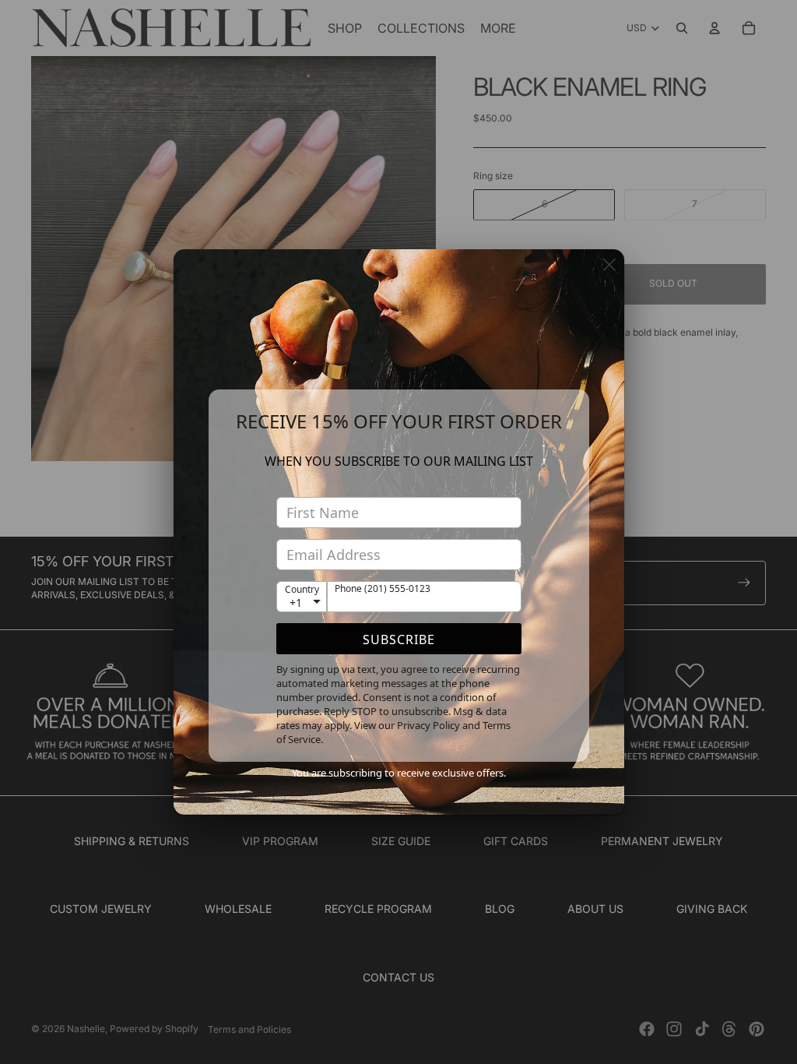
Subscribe (399, 639)
